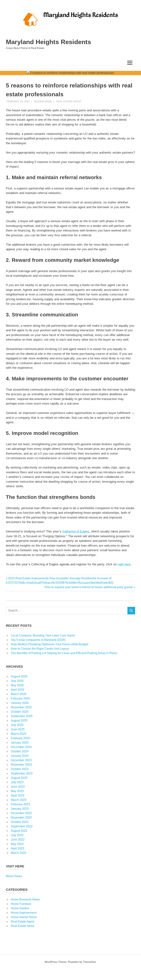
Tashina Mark (43, 101)
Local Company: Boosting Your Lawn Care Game (43, 635)
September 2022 (21, 826)
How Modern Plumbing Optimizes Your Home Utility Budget (49, 644)
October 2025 (19, 711)
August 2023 (19, 777)
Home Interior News (24, 917)
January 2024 (20, 755)
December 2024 (21, 747)
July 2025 (17, 724)
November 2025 (21, 707)
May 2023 (17, 791)
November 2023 (21, 764)
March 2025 (18, 733)
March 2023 (18, 799)
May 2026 (17, 685)
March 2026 (18, 694)
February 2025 (20, 738)
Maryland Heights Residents (48, 41)
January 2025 (20, 742)
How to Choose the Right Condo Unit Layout (40, 648)
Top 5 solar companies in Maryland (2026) (38, 639)
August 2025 (19, 720)
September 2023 (21, 773)
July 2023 (17, 782)
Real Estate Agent (68, 101)
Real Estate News (22, 925)
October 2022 (19, 821)
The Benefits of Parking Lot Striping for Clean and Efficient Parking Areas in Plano (64, 653)
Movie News (14, 876)
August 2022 (19, 830)
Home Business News (25, 899)
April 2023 (17, 795)
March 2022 (18, 852)
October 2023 (19, 769)
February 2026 (20, 698)
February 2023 (20, 804)
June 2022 (18, 839)
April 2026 (17, 689)
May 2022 (17, 844)
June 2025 (18, 729)
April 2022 (17, 848)
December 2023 (21, 760)
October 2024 (19, 751)
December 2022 (21, 813)
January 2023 (20, 808)
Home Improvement (23, 912)
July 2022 (17, 835)
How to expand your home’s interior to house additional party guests (89, 587)
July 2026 (17, 680)
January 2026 (20, 702)
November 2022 (21, 817)
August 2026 (19, 676)
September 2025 (21, 716)
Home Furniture (21, 903)
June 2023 (18, 786)
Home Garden (20, 908)
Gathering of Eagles (75, 531)
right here (124, 564)
